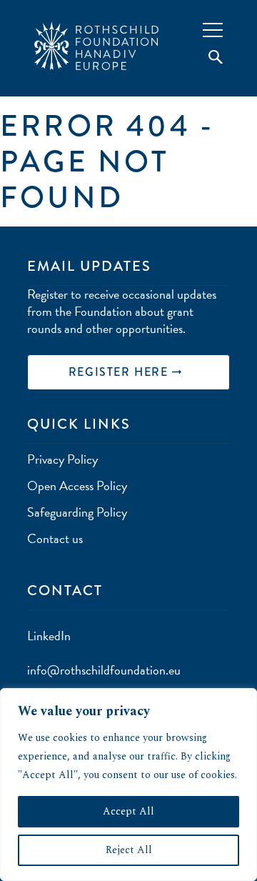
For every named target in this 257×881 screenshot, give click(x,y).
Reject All (129, 849)
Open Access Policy (77, 485)
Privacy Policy (62, 459)
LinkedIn (49, 635)
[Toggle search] (208, 58)
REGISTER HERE (120, 372)
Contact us (55, 538)
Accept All (128, 811)
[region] (128, 784)
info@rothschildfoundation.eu (104, 670)
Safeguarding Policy (77, 512)
